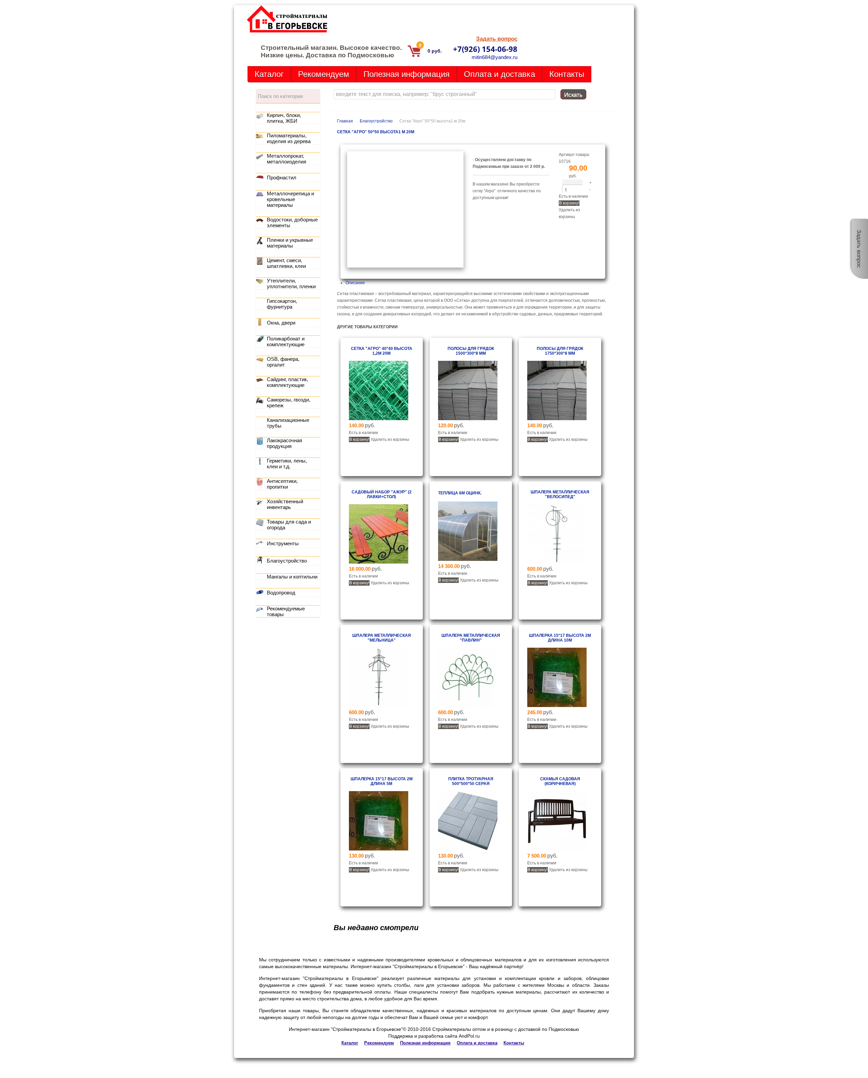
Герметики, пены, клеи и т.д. (287, 463)
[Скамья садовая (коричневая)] (557, 849)
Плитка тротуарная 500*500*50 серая (470, 781)
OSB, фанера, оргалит (283, 362)
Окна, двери (281, 323)
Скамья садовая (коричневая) (560, 781)
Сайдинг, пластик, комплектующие (287, 382)
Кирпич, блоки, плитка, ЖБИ (284, 118)
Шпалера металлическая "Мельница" (381, 638)
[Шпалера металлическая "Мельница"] (378, 705)
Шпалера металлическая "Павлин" (470, 638)
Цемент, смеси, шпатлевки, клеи (286, 263)
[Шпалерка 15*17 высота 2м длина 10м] (557, 705)
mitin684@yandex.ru (494, 57)
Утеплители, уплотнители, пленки (291, 283)
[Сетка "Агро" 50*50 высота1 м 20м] (405, 266)
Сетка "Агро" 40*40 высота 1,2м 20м (381, 351)
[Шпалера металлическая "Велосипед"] (557, 562)
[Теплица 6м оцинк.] (467, 559)
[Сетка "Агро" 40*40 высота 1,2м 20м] (378, 418)
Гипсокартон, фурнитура (282, 304)
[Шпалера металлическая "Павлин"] (467, 705)
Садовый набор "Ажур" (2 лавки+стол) (382, 494)
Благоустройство (376, 121)
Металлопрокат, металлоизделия (286, 158)
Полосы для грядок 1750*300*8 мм (560, 351)
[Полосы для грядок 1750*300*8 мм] (557, 418)
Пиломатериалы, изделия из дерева (289, 138)
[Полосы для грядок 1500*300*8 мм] (467, 418)
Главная (345, 121)
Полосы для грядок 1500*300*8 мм (471, 351)
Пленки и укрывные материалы (290, 243)
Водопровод (281, 592)
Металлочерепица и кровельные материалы (290, 199)
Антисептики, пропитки (282, 484)
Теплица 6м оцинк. (459, 493)
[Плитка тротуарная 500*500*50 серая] (467, 849)
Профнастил (281, 177)
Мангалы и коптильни (292, 577)
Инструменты (283, 543)
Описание (355, 282)
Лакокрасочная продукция (284, 443)
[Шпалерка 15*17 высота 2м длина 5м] (378, 849)
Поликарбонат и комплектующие (285, 341)
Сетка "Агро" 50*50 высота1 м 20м (375, 132)
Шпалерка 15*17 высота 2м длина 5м (382, 781)
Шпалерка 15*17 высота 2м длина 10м (560, 638)
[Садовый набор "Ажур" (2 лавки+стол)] (378, 562)
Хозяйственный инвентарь (285, 504)
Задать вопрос (496, 39)
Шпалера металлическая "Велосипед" (560, 494)
